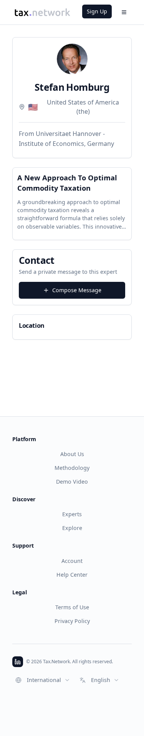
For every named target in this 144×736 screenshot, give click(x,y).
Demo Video (72, 481)
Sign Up (97, 11)
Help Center (72, 574)
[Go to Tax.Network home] (42, 12)
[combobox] (42, 680)
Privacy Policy (72, 621)
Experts (72, 514)
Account (72, 560)
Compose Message (76, 290)
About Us (72, 454)
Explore (72, 528)
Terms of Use (72, 607)
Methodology (72, 467)
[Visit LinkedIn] (17, 661)
